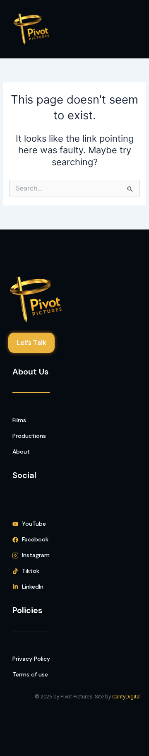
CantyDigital (126, 696)
